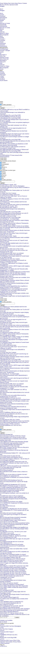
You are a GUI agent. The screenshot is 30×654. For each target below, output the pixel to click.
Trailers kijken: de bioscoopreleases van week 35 (14, 213)
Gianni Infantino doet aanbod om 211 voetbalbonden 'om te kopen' (12, 576)
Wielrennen (3, 43)
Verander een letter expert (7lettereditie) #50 (13, 568)
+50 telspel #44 (6, 434)
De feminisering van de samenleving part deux (14, 610)
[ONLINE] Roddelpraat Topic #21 (11, 480)
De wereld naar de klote (8, 216)
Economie (2, 19)
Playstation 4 (3, 54)
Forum (1, 3)
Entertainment (3, 26)
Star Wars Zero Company (8, 193)
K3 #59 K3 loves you (7, 506)
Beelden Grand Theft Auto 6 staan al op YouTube (14, 421)
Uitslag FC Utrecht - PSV (8, 184)
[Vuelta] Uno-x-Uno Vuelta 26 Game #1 (12, 558)
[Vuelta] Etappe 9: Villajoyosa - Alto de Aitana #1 (14, 458)
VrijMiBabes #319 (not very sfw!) (10, 116)
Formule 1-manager (5, 50)
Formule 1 (2, 39)
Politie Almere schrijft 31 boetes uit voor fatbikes (14, 226)
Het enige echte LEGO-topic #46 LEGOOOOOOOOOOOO (10, 468)
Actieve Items (14, 3)
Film (1, 30)
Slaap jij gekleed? (6, 470)
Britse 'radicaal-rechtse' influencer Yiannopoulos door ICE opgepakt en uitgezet (14, 223)
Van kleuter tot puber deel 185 (10, 456)
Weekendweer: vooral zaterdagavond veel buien (14, 289)
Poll (3, 178)
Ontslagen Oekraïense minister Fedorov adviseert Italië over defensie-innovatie (14, 281)
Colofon (2, 77)
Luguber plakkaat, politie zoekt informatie (12, 497)
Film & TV (3, 62)
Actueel (2, 14)
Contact (2, 76)
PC (1, 53)
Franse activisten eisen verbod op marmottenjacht (14, 204)
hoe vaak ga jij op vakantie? (9, 583)
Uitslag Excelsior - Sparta (8, 236)
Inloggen (2, 6)
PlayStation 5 (3, 60)
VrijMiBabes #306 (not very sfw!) (10, 412)
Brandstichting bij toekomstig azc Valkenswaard (14, 149)
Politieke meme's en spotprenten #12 (11, 601)
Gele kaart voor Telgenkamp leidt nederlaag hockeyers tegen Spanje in (13, 275)
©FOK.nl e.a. (3, 646)
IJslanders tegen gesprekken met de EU (12, 443)
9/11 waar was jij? (7, 533)
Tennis (1, 42)
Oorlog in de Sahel (7, 590)
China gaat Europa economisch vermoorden (13, 517)
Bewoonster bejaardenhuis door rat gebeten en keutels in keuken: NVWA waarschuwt (14, 286)
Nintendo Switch (4, 57)
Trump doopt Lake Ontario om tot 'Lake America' (14, 133)
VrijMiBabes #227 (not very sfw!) (10, 425)
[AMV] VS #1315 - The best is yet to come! (13, 531)
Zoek (9, 3)
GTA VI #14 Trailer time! (9, 521)
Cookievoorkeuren (4, 643)
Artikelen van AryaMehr (6, 620)
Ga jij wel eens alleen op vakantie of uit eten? (13, 474)
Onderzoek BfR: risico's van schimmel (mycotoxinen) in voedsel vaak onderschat (12, 253)
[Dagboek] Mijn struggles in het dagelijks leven (14, 527)
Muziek (2, 29)
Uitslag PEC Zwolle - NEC (8, 206)
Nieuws (20, 3)
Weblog (6, 3)
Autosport (2, 40)
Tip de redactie (3, 80)
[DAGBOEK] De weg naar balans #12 (12, 560)
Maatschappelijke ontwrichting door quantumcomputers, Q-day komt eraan (11, 445)
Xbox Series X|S (4, 59)
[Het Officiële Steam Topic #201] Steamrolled (14, 586)
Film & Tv (4, 167)
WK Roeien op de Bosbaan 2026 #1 (11, 457)
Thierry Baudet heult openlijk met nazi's (12, 490)
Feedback (2, 79)
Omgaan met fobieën (7, 460)
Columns (24, 3)
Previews (7, 4)
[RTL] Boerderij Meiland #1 (9, 611)
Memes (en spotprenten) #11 (9, 476)
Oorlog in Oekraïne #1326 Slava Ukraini (12, 436)
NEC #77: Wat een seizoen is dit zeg (11, 613)
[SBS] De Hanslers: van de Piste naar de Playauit (15, 574)
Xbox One (2, 56)
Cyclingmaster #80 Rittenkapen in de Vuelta (13, 487)
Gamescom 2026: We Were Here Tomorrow (13, 273)
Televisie (2, 32)
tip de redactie (3, 621)
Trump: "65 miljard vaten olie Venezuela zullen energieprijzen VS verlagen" (14, 269)
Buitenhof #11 (6, 543)
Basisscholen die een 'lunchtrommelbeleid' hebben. (15, 523)
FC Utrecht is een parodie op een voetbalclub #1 (14, 466)
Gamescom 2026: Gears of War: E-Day (11, 249)
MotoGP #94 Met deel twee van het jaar (12, 541)
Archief (16, 4)
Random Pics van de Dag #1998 (10, 118)
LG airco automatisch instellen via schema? (13, 554)
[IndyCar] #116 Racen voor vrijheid (11, 501)
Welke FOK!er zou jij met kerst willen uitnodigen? (15, 608)
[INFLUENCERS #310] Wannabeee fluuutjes (14, 441)
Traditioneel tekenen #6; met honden (11, 544)
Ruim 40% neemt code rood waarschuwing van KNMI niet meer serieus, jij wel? (14, 354)
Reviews (2, 4)
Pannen (4, 507)
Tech (1, 22)
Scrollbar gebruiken (7, 104)
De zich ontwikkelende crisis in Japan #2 (12, 488)
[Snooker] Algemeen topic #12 (10, 534)
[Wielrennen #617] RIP (8, 537)
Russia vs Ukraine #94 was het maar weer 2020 (14, 566)
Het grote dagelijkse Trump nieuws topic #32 (13, 461)
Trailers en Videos (4, 66)
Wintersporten (3, 46)
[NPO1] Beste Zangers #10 (9, 597)
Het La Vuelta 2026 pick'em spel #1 (11, 561)
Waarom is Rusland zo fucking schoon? (12, 584)
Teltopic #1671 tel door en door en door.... (13, 437)
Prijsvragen (3, 74)
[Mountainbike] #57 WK (8, 448)
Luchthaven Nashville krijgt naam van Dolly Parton (15, 271)
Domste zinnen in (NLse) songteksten (11, 496)
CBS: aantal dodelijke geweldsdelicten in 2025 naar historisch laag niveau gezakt (14, 144)
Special (3, 176)
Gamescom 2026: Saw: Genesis (10, 259)
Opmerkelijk (3, 24)
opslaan (2, 108)
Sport (1, 36)
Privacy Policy (17, 641)
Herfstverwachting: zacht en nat (9, 194)
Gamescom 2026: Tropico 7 (9, 207)
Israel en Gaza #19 (7, 604)
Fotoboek (2, 73)
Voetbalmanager (4, 49)
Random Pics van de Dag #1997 (10, 135)
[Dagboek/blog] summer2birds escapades (13, 567)
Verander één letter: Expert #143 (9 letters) (13, 571)
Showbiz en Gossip (5, 23)
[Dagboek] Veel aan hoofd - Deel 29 (11, 606)
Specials (12, 4)
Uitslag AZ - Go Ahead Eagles (9, 219)
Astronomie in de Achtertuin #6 (10, 518)
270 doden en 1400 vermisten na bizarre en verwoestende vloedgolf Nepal (12, 147)
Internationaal (3, 17)
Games (2, 52)
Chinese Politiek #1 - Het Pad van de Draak (13, 536)
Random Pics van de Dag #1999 (10, 115)
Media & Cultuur (4, 33)
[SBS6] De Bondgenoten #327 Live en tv (13, 484)
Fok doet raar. (6, 578)
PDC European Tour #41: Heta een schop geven (14, 447)
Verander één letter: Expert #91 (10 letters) (13, 573)
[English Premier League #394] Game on (13, 520)
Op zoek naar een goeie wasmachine (11, 513)
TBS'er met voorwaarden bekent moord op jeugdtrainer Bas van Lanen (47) (13, 291)
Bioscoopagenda (4, 34)
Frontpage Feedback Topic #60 (10, 557)
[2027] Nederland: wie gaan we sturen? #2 (13, 486)
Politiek (2, 20)
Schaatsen (2, 44)
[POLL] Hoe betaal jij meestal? (10, 607)
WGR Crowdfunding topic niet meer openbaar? (14, 508)
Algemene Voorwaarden (6, 641)
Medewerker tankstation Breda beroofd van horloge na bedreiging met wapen (13, 261)
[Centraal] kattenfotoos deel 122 (10, 603)
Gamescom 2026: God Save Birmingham (12, 186)
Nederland (2, 16)
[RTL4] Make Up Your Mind (9, 491)
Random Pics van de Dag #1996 (10, 139)
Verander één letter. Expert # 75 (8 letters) (12, 570)
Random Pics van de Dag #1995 (10, 151)
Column (4, 173)
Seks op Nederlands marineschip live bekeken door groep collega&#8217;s (14, 525)
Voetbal (2, 37)
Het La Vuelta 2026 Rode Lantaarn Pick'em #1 (14, 556)
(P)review (4, 175)
